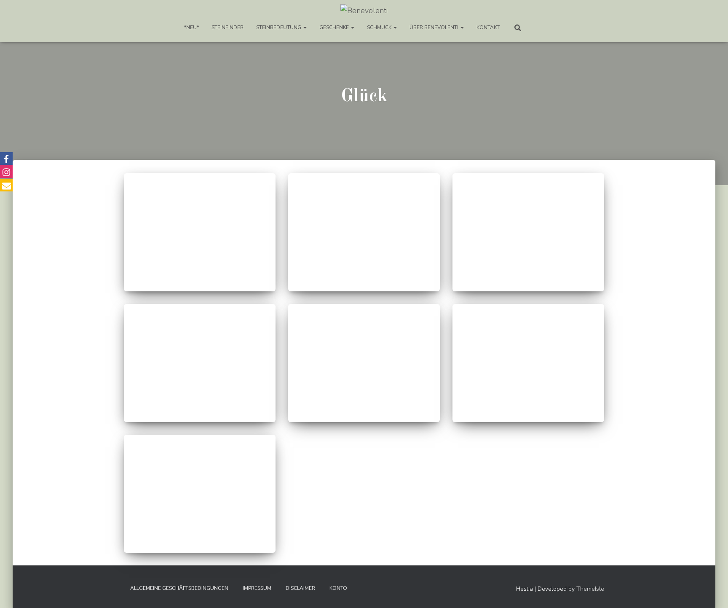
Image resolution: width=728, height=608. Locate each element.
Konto (338, 588)
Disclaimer (300, 588)
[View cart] (539, 27)
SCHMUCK (380, 27)
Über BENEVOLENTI (435, 27)
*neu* (191, 27)
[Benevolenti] (364, 10)
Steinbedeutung (279, 27)
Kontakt (488, 27)
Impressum (257, 588)
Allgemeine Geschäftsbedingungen (179, 588)
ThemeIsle (590, 589)
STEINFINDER (227, 27)
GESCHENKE (334, 27)
